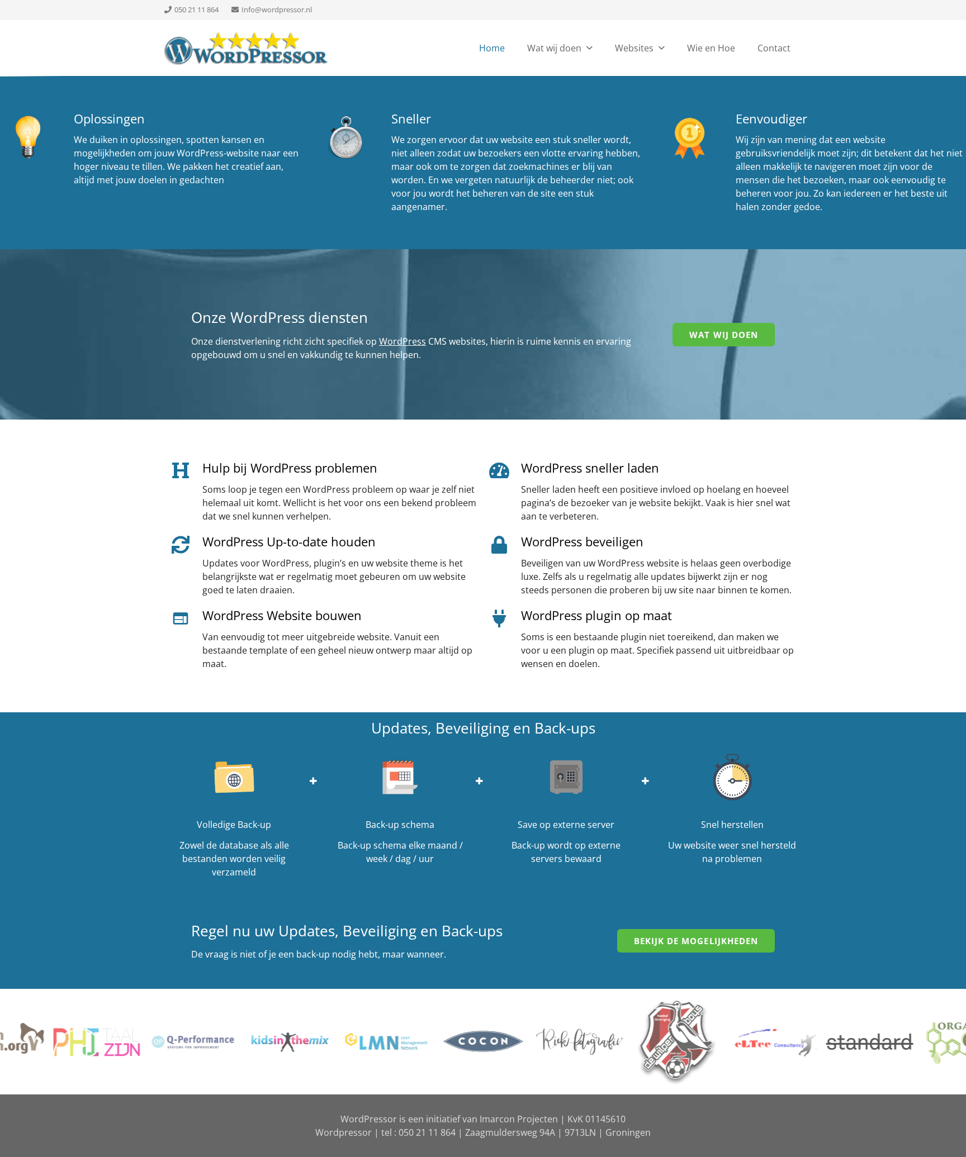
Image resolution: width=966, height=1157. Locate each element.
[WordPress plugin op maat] (505, 618)
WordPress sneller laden (590, 467)
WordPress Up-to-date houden (289, 541)
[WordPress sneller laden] (505, 470)
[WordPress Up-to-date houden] (186, 544)
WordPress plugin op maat (596, 615)
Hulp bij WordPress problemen (289, 467)
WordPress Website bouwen (282, 615)
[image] (246, 48)
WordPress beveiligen (582, 541)
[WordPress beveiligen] (505, 544)
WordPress (402, 341)
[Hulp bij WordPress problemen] (186, 470)
